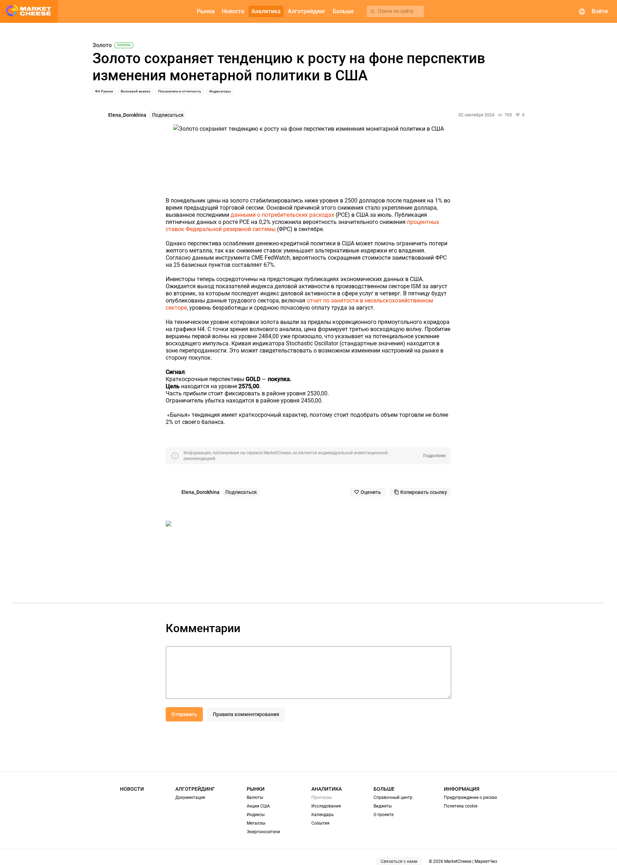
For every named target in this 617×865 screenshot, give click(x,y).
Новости (132, 789)
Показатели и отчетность (179, 91)
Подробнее (434, 455)
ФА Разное (104, 91)
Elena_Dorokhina (127, 115)
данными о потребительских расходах (282, 214)
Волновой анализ (135, 91)
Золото (102, 45)
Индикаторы (220, 91)
